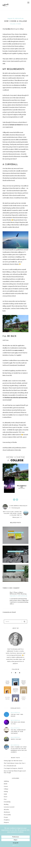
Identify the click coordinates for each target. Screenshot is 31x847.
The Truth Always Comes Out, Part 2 (14, 763)
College (12, 23)
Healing (6, 804)
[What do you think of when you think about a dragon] (7, 681)
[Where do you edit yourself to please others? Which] (23, 698)
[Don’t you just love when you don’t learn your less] (7, 690)
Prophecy (7, 819)
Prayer (6, 817)
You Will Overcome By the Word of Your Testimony (18, 731)
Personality (7, 814)
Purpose (6, 822)
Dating (6, 791)
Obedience (7, 812)
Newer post (16, 517)
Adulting (6, 781)
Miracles (6, 809)
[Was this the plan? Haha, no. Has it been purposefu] (15, 698)
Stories (18, 23)
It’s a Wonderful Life (10, 765)
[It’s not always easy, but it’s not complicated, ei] (7, 698)
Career (6, 786)
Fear (5, 799)
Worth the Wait (16, 739)
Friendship (7, 801)
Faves (5, 796)
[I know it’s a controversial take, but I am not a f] (15, 681)
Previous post (16, 508)
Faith (5, 794)
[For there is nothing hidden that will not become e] (23, 681)
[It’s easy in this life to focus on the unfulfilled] (15, 690)
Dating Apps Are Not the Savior (13, 760)
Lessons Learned (9, 807)
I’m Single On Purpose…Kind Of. (13, 768)
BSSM (5, 783)
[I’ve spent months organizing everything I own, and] (23, 690)
